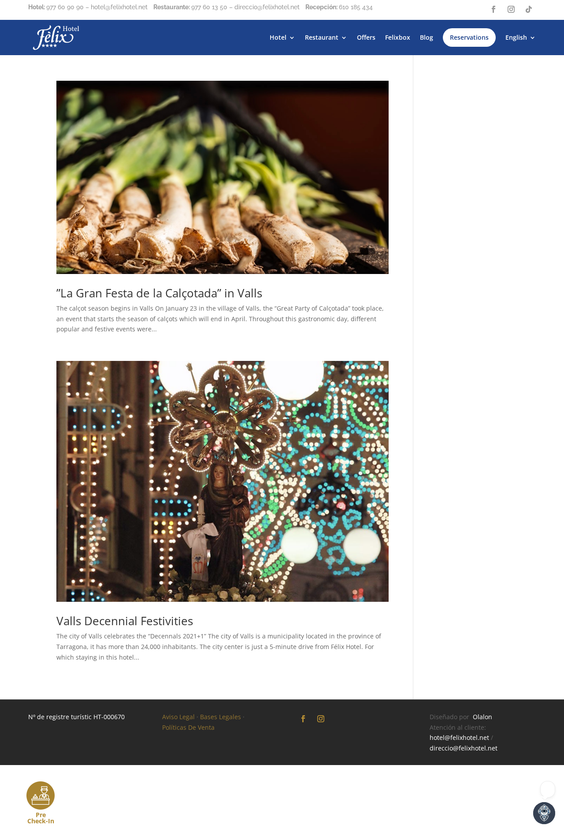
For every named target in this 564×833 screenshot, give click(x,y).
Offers (366, 37)
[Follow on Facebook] (493, 9)
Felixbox (397, 37)
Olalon (482, 717)
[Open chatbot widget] (544, 813)
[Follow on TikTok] (529, 9)
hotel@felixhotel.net (459, 737)
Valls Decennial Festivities (124, 621)
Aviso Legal (178, 717)
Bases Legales (220, 717)
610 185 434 (356, 7)
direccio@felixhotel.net (463, 748)
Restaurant (321, 37)
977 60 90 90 (65, 7)
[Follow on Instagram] (511, 9)
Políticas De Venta (188, 727)
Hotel (278, 37)
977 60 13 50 (209, 7)
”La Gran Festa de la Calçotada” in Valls (159, 293)
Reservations (469, 37)
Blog (426, 37)
